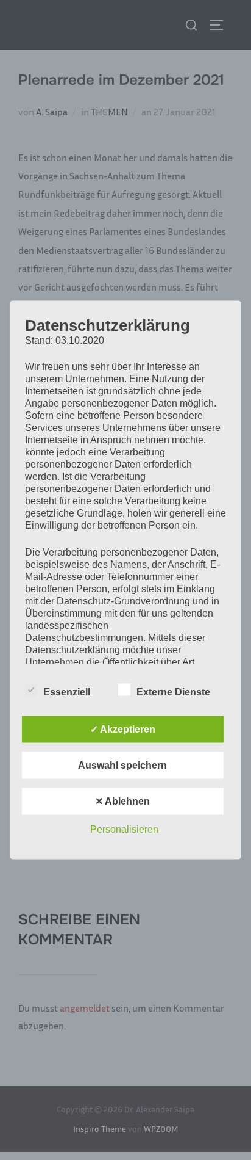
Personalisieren (124, 829)
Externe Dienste (173, 692)
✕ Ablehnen (122, 801)
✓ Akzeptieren (122, 729)
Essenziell (66, 692)
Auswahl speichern (122, 765)
